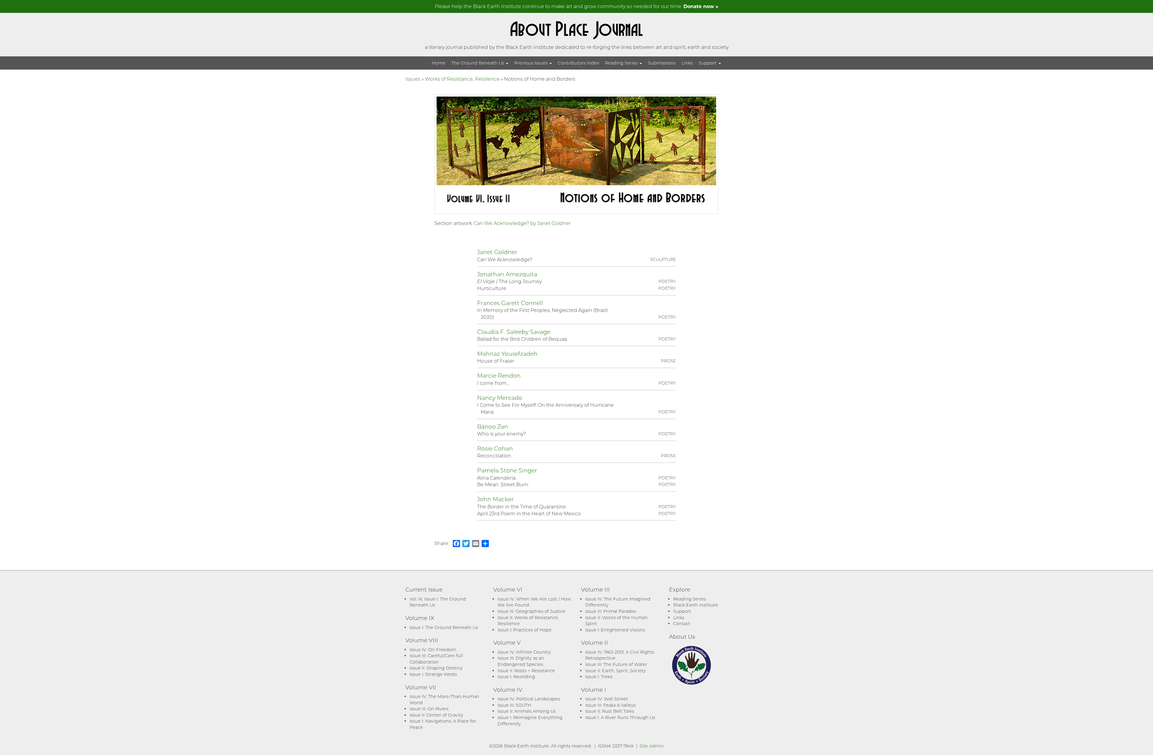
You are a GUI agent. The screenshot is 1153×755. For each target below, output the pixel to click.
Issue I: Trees (599, 676)
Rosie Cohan (495, 448)
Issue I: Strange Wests (433, 674)
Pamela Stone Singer (507, 470)
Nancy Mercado (499, 397)
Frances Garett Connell (510, 303)
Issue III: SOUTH (514, 705)
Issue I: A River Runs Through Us (620, 717)
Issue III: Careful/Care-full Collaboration (436, 659)
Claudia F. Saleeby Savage (513, 331)
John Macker (495, 499)
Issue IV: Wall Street (606, 699)
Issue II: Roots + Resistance (526, 670)
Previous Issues (531, 63)
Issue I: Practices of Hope (525, 630)
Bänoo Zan (492, 426)
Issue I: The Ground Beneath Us (444, 627)
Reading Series (622, 63)
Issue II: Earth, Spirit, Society (615, 670)
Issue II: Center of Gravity (436, 715)
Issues (412, 79)
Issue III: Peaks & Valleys (610, 705)
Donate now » (700, 6)
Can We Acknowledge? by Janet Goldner (522, 223)
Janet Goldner (497, 252)
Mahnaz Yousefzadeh (507, 353)
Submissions (662, 63)
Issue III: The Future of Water (616, 664)
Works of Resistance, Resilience (462, 79)
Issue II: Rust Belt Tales (609, 711)
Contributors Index (578, 63)
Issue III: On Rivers (429, 709)
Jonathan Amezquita (507, 274)
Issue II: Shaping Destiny (436, 668)
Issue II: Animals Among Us (527, 711)
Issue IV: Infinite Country (524, 652)
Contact (681, 623)
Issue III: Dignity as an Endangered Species (521, 661)
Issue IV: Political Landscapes (529, 699)
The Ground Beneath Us (478, 63)
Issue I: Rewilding (516, 676)
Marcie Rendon (499, 375)
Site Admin (652, 746)
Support (708, 63)
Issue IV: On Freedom (433, 649)
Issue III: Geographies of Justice (531, 611)
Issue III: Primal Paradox (610, 611)
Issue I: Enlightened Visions (615, 630)
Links (687, 63)
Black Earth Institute (695, 605)
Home (438, 63)
